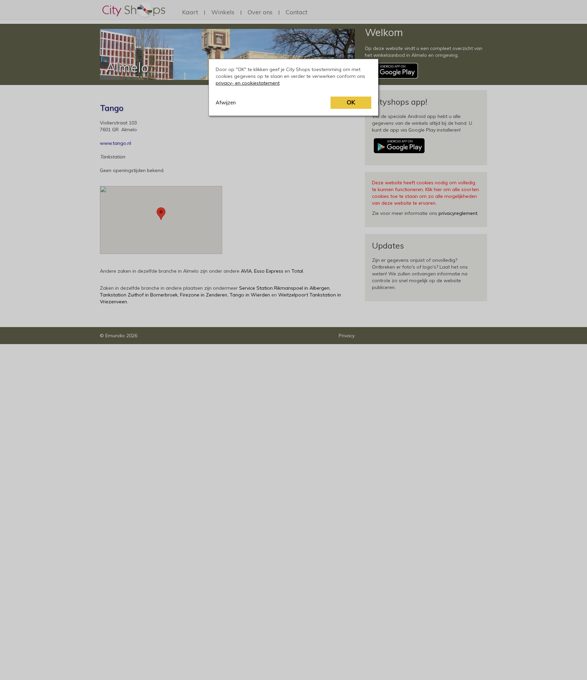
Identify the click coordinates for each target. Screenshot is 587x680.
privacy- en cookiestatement (248, 83)
